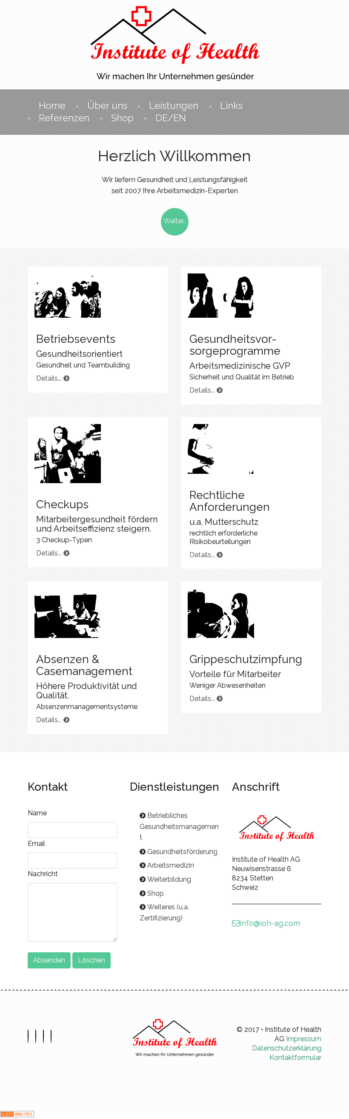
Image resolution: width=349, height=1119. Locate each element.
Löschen (91, 960)
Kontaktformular (295, 1058)
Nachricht (43, 874)
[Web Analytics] (17, 1113)
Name (37, 813)
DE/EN (170, 117)
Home (52, 105)
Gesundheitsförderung (182, 852)
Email (36, 844)
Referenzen (64, 117)
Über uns (107, 105)
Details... (49, 378)
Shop (122, 117)
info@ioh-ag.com (270, 923)
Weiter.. (174, 221)
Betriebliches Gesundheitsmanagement (179, 826)
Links (231, 105)
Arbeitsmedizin (170, 865)
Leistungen (173, 105)
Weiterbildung (169, 879)
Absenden (49, 960)
